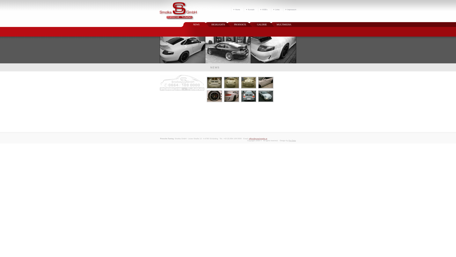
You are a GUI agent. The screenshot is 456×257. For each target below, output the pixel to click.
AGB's (264, 10)
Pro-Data (292, 141)
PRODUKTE (240, 24)
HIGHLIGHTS (218, 24)
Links (277, 10)
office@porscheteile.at (258, 139)
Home (237, 10)
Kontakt (251, 10)
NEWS (196, 24)
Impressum (291, 10)
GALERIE (262, 24)
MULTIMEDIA (284, 24)
